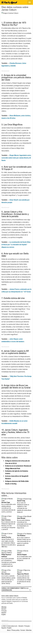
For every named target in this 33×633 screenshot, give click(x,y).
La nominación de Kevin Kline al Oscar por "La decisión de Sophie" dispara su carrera (15, 244)
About (8, 630)
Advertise (29, 630)
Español (3, 612)
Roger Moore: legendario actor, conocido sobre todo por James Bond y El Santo (16, 157)
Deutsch (3, 609)
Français (4, 611)
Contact (23, 630)
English (3, 614)
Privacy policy (15, 630)
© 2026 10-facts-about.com (9, 626)
